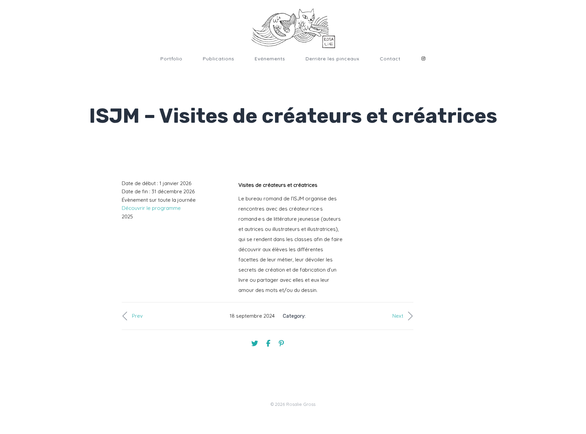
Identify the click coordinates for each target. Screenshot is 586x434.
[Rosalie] (293, 28)
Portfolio (171, 59)
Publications (218, 59)
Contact (390, 59)
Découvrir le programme (151, 208)
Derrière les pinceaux (332, 59)
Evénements (270, 59)
